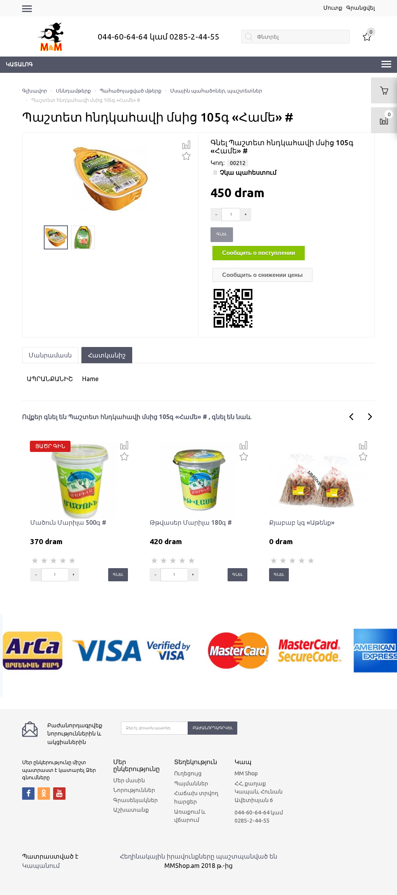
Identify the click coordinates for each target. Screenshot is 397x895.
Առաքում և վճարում (189, 816)
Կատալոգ (19, 64)
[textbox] (295, 36)
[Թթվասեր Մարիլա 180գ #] (198, 479)
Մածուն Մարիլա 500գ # (68, 522)
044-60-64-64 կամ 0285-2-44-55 (158, 36)
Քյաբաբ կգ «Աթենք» (302, 522)
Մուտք (332, 8)
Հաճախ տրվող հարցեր (196, 797)
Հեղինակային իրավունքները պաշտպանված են (198, 856)
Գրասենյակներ (135, 800)
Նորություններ (134, 790)
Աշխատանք (131, 810)
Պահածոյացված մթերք (130, 90)
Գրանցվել (360, 8)
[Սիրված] (186, 155)
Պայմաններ (191, 783)
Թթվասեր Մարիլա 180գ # (191, 522)
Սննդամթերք (73, 90)
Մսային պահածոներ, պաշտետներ (216, 90)
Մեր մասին (129, 780)
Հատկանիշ (107, 355)
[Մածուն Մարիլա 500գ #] (79, 479)
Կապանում (41, 865)
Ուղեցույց (188, 773)
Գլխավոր (34, 90)
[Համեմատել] (186, 144)
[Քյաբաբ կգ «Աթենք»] (318, 479)
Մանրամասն (50, 355)
